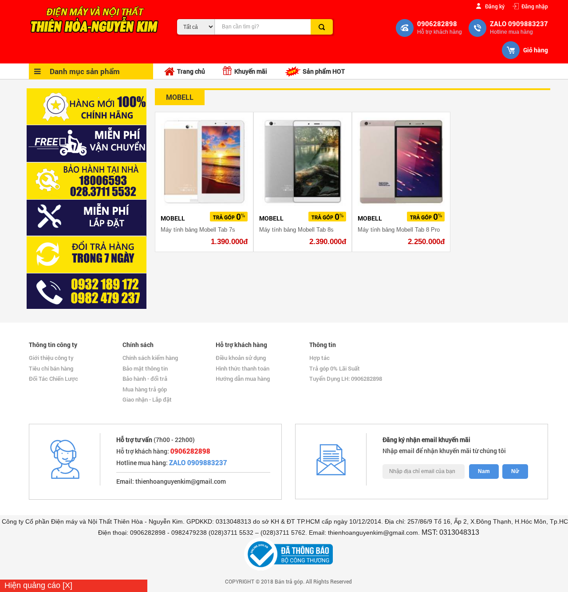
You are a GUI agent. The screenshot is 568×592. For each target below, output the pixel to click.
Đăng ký (495, 6)
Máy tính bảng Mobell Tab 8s (296, 229)
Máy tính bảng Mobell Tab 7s (198, 229)
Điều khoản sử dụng (241, 358)
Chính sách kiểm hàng (150, 358)
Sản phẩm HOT (323, 71)
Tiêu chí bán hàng (51, 368)
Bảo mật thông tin (145, 368)
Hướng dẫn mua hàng (243, 379)
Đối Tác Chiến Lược (53, 379)
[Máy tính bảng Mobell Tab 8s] (302, 162)
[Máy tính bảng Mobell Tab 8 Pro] (401, 162)
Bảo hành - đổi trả (144, 379)
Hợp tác (319, 358)
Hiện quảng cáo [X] (38, 585)
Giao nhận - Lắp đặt (147, 399)
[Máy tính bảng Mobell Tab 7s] (204, 162)
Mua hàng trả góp (144, 389)
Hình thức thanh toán (242, 368)
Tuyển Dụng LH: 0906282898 (345, 379)
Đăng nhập (534, 6)
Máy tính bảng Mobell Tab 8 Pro (399, 229)
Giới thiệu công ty (51, 358)
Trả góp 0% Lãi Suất (334, 368)
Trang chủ (191, 71)
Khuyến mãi (249, 71)
